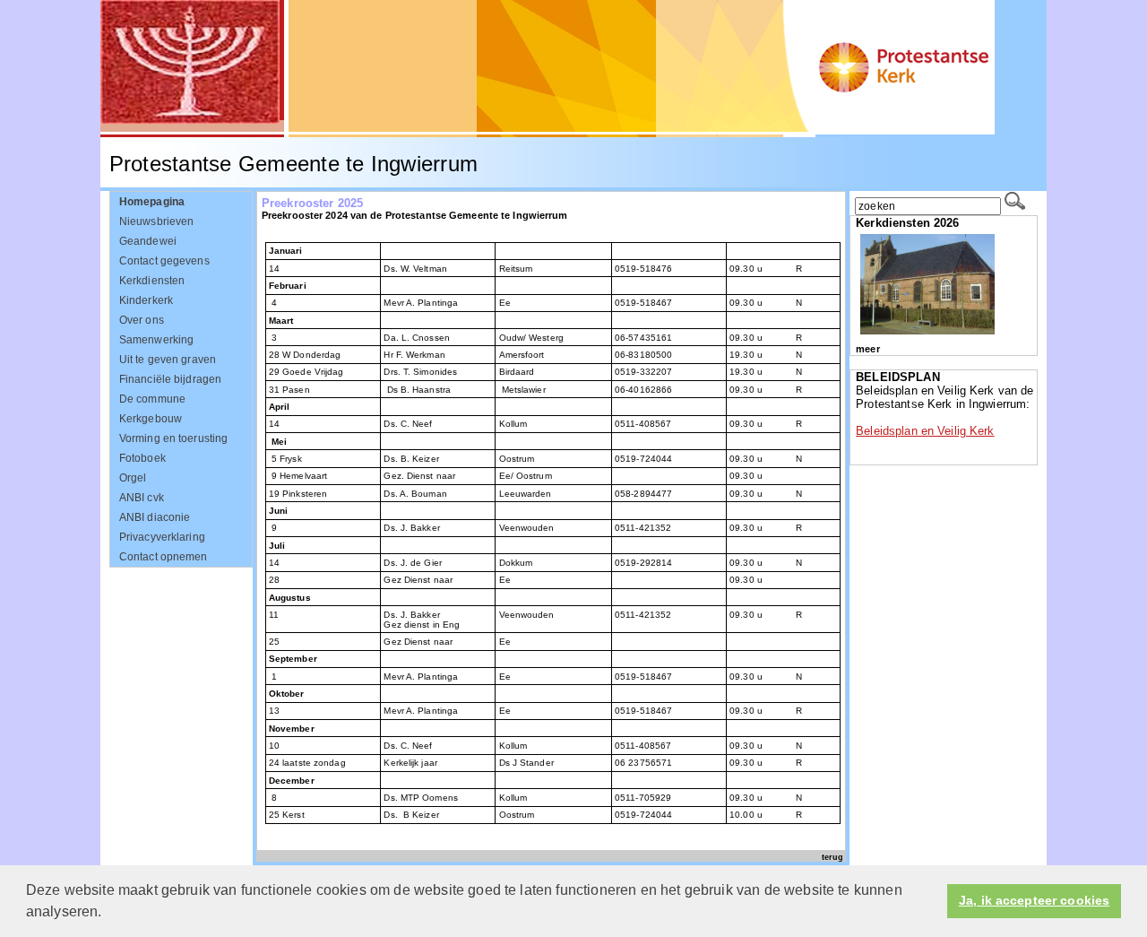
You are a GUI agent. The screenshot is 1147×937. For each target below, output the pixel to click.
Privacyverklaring (162, 537)
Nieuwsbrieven (156, 221)
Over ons (141, 320)
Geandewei (148, 241)
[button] (108, 913)
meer (867, 348)
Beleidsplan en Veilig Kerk (925, 431)
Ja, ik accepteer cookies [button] (1034, 900)
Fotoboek (142, 458)
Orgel (133, 478)
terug (832, 857)
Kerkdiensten (152, 280)
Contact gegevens (164, 261)
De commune (152, 399)
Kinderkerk (146, 300)
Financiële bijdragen (170, 379)
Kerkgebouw (150, 418)
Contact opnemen (163, 557)
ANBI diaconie (155, 517)
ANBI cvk (141, 497)
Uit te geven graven (167, 359)
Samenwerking (156, 340)
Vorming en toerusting (174, 438)
